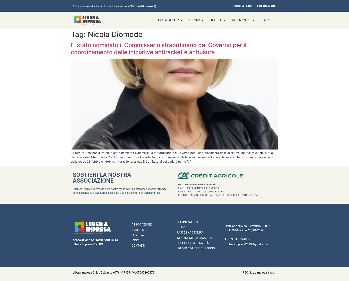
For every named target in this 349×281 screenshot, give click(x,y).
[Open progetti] (224, 20)
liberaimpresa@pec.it (262, 272)
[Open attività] (202, 20)
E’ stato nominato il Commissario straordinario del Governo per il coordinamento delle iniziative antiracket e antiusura (158, 48)
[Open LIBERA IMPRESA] (181, 20)
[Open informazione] (253, 20)
